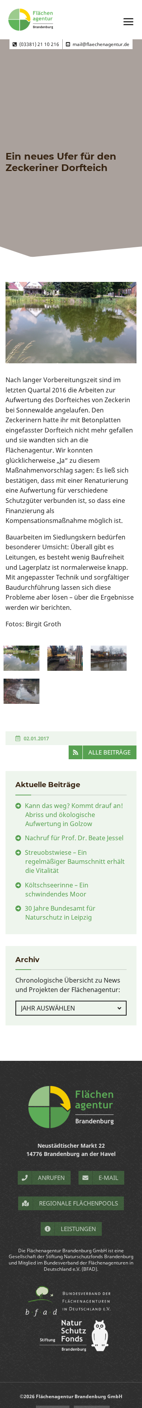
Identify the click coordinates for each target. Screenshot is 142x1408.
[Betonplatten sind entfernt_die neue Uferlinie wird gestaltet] (21, 691)
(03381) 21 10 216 (38, 44)
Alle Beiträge (109, 752)
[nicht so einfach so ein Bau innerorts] (65, 658)
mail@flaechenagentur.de (99, 44)
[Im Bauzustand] (108, 658)
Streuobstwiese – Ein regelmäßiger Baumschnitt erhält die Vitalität (75, 861)
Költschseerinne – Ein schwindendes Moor (56, 889)
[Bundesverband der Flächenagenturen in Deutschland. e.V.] (71, 1316)
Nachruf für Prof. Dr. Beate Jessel (74, 838)
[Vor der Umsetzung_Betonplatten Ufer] (21, 658)
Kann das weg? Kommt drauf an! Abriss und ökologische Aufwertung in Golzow (74, 814)
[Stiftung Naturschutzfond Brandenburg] (71, 1349)
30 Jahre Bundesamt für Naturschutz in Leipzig (60, 913)
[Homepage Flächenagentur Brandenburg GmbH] (71, 1107)
